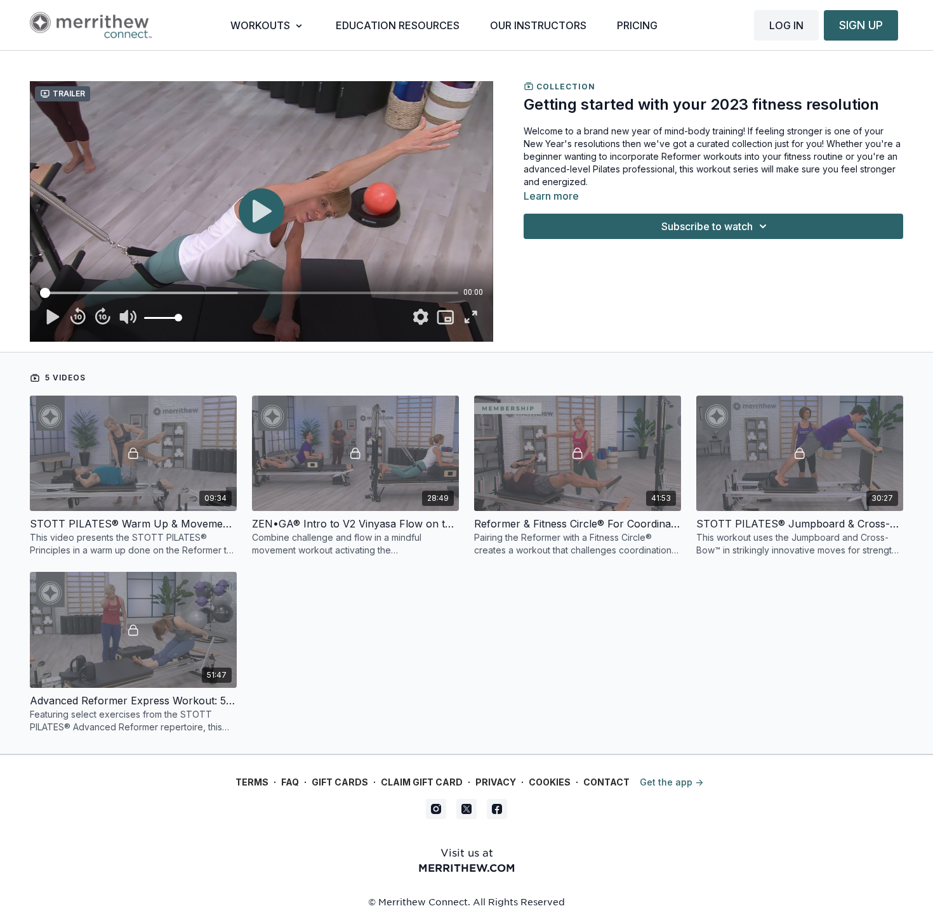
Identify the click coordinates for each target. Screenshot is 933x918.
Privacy (495, 782)
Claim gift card (422, 782)
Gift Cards (340, 782)
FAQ (290, 782)
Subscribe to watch (707, 226)
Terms (251, 782)
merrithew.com (466, 867)
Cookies (550, 782)
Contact (606, 782)
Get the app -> (671, 782)
